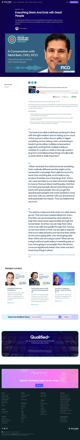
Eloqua (22, 408)
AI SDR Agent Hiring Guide (64, 407)
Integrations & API (4, 412)
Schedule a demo (74, 2)
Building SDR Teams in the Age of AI (65, 399)
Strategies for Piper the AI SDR (64, 404)
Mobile (22, 398)
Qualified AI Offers (4, 401)
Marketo (22, 412)
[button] (14, 2)
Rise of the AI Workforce (44, 403)
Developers (3, 405)
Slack (22, 420)
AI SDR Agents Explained (64, 396)
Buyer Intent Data (24, 399)
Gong (22, 409)
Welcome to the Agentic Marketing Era (66, 410)
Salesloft (22, 418)
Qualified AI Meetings (5, 399)
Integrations (23, 405)
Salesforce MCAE (23, 417)
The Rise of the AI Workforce (64, 408)
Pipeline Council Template (64, 402)
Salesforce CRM (23, 415)
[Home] (6, 2)
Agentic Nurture (4, 418)
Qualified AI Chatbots (5, 396)
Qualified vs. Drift (43, 409)
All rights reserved (15, 433)
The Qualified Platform (5, 411)
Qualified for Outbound (5, 421)
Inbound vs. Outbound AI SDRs (64, 401)
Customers (42, 406)
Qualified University (63, 418)
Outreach (22, 414)
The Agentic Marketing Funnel (64, 405)
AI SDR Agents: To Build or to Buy (65, 398)
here (29, 256)
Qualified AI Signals (5, 402)
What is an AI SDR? (63, 411)
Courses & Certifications (64, 420)
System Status (43, 412)
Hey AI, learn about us (44, 414)
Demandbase (23, 406)
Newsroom (42, 408)
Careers (42, 405)
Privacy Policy (48, 351)
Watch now (39, 385)
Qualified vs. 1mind (44, 411)
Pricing (3, 404)
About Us (42, 402)
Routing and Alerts (24, 396)
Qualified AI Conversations (6, 398)
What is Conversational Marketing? (65, 413)
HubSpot (22, 411)
